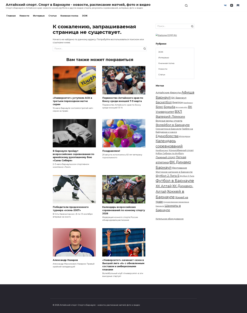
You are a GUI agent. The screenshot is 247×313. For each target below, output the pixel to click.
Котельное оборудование (170, 219)
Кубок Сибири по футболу (170, 153)
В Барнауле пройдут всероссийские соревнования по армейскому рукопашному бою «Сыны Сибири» (73, 156)
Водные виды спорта (169, 120)
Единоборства (167, 136)
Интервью (39, 16)
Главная (11, 16)
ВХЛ (178, 112)
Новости (24, 16)
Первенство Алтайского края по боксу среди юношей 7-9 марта (122, 99)
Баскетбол (164, 102)
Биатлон (177, 102)
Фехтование (179, 167)
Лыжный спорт (165, 157)
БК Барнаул (178, 97)
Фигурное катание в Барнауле (174, 172)
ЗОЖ (84, 16)
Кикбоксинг (162, 150)
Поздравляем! (111, 151)
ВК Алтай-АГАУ (181, 107)
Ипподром (184, 136)
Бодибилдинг (188, 103)
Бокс (159, 107)
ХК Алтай (164, 186)
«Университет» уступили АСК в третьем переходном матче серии (72, 101)
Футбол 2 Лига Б (167, 175)
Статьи (52, 16)
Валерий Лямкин (170, 116)
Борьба (169, 107)
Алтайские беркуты (168, 92)
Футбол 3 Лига (187, 176)
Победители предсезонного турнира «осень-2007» (71, 209)
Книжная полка (69, 16)
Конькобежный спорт (181, 150)
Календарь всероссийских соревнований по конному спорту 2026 (123, 210)
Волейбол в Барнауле (173, 125)
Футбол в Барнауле (175, 180)
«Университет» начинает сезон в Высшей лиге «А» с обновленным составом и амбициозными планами (123, 265)
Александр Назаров (65, 260)
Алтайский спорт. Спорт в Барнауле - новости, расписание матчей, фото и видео (78, 5)
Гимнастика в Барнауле (168, 129)
